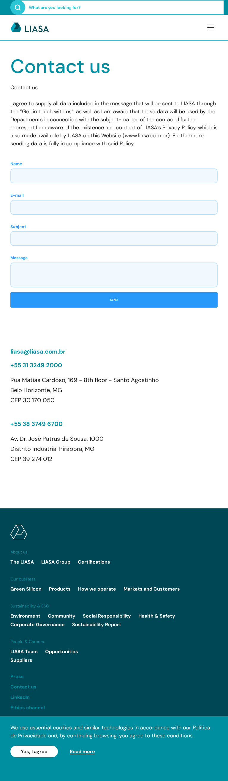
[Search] (17, 7)
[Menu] (211, 27)
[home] (114, 532)
